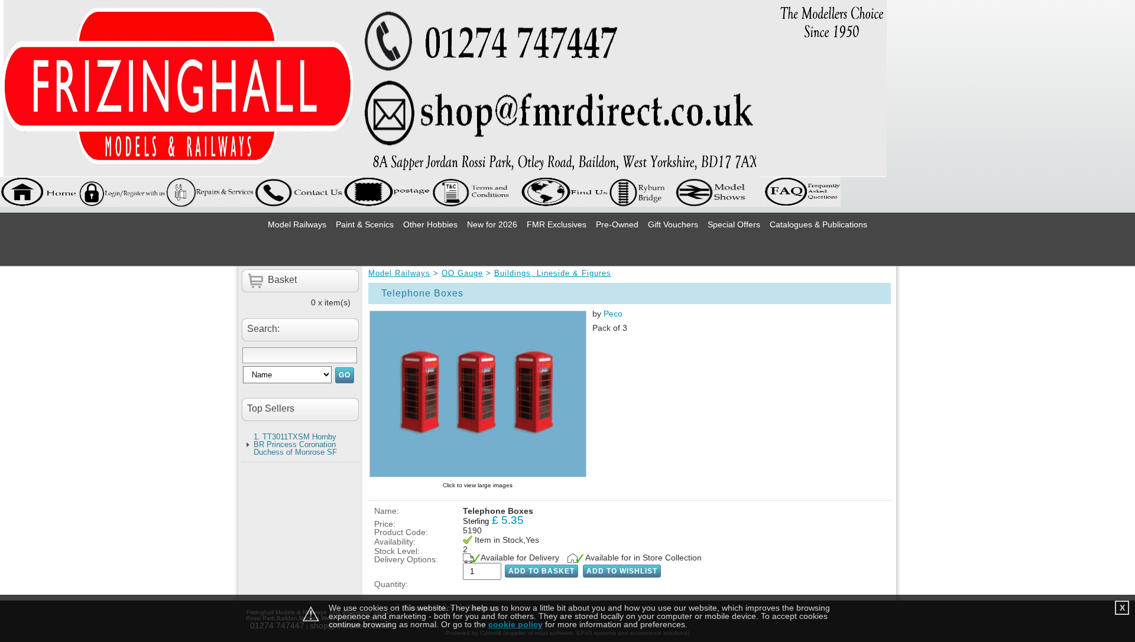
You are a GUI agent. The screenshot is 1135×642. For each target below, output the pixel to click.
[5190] (477, 394)
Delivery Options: (406, 559)
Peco (613, 313)
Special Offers (734, 224)
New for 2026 (492, 224)
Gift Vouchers (673, 224)
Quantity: (391, 584)
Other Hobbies (430, 224)
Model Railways (297, 224)
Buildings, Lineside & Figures (552, 273)
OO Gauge (462, 273)
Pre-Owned (617, 224)
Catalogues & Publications (818, 224)
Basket (282, 280)
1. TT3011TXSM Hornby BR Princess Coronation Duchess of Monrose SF (295, 444)
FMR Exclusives (556, 224)
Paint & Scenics (365, 224)
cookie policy (515, 624)
